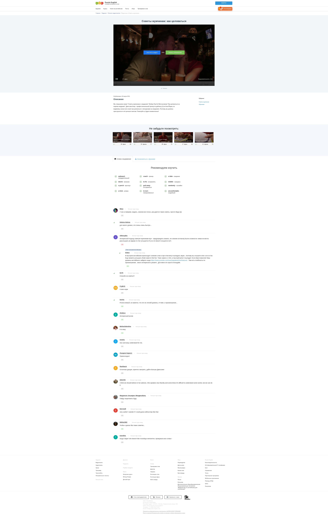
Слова (152, 463)
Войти (223, 3)
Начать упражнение (175, 52)
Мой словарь (154, 479)
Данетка (152, 469)
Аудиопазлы (99, 465)
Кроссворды (181, 473)
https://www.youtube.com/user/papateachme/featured (169, 260)
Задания (98, 8)
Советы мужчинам (204, 102)
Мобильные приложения (212, 478)
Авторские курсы (127, 474)
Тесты (127, 8)
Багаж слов (181, 470)
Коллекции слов (154, 474)
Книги (151, 460)
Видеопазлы (99, 462)
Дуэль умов (181, 465)
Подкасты (125, 463)
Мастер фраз (181, 467)
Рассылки (180, 482)
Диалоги (125, 460)
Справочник (208, 470)
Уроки (97, 467)
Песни (179, 479)
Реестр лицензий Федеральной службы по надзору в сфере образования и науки (164, 513)
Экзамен (152, 471)
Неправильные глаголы (102, 475)
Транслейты (99, 473)
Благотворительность (211, 462)
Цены (206, 483)
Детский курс (126, 479)
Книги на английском (116, 8)
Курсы (105, 8)
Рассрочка (208, 486)
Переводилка (181, 462)
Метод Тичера (127, 477)
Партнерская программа (212, 475)
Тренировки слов (143, 8)
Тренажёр (98, 470)
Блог (206, 467)
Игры (133, 8)
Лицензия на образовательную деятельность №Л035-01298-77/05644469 (161, 511)
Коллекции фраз (155, 477)
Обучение (201, 104)
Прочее (180, 477)
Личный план (99, 479)
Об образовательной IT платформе (215, 465)
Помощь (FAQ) (209, 481)
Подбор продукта (128, 467)
